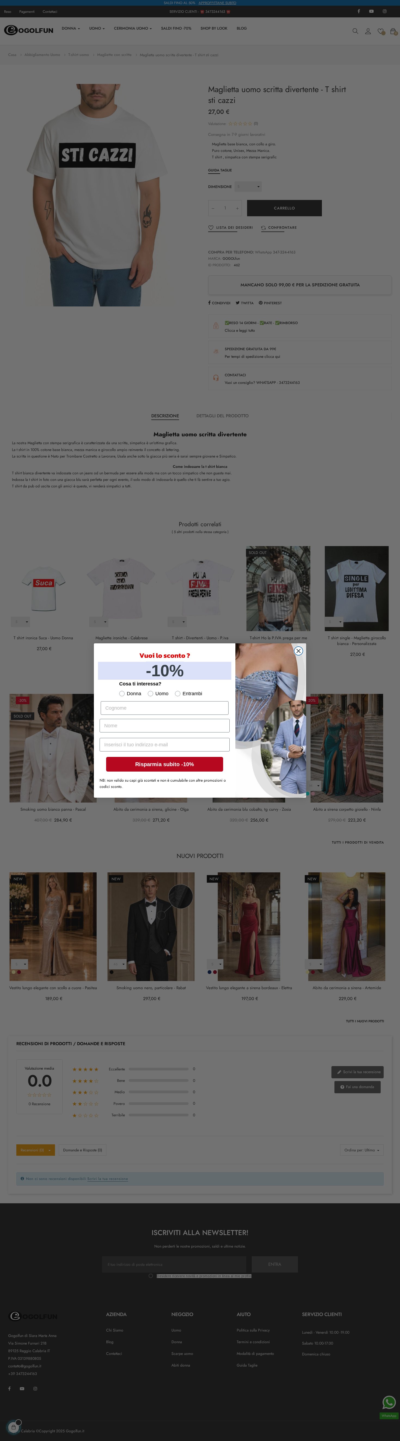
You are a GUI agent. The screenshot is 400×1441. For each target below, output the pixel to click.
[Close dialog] (298, 651)
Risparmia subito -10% (164, 764)
